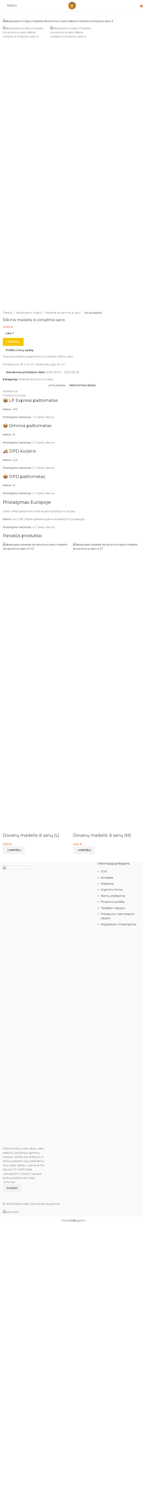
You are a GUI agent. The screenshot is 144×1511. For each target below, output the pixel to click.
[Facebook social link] (5, 1195)
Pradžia (7, 312)
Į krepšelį (13, 341)
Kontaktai (107, 877)
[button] (14, 850)
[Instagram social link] (10, 1195)
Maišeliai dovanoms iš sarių (63, 312)
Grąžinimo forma (111, 889)
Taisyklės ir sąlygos (113, 908)
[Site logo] (72, 5)
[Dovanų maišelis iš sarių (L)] (37, 682)
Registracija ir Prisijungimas (118, 924)
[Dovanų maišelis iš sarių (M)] (107, 682)
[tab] (57, 385)
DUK (104, 871)
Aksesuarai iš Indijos (29, 312)
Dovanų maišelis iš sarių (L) (31, 835)
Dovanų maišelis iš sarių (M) (102, 835)
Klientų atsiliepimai (113, 896)
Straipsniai (107, 883)
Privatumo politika (112, 902)
